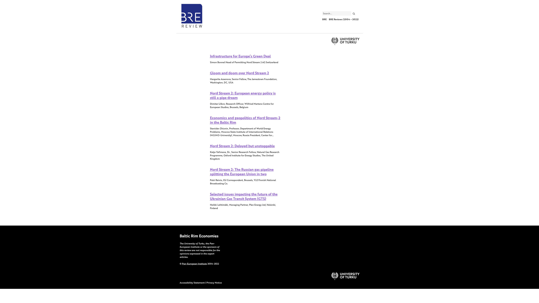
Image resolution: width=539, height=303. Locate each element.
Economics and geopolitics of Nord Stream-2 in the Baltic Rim (245, 120)
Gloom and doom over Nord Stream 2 (239, 72)
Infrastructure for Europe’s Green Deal (240, 56)
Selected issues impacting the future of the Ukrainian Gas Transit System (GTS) (244, 196)
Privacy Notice (214, 282)
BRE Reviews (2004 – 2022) (344, 19)
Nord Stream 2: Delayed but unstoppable (242, 145)
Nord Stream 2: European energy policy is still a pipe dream (243, 95)
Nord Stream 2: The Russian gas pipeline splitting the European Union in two (242, 171)
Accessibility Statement (192, 282)
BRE (324, 19)
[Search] (353, 13)
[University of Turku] (345, 279)
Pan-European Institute (194, 263)
